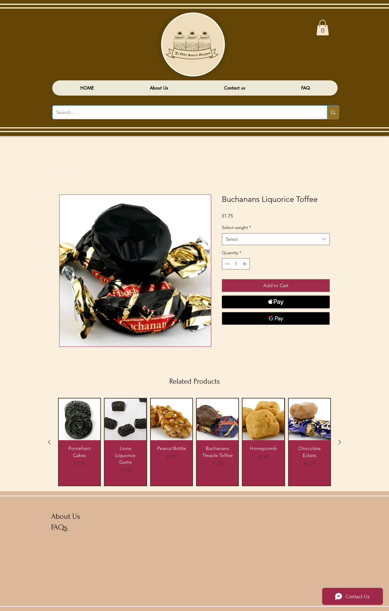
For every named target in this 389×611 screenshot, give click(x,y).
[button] (322, 27)
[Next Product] (339, 442)
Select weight (236, 227)
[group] (194, 442)
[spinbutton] (235, 263)
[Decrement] (226, 263)
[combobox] (276, 239)
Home (66, 172)
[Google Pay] (276, 318)
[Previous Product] (49, 442)
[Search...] (333, 112)
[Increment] (245, 263)
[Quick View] (79, 419)
